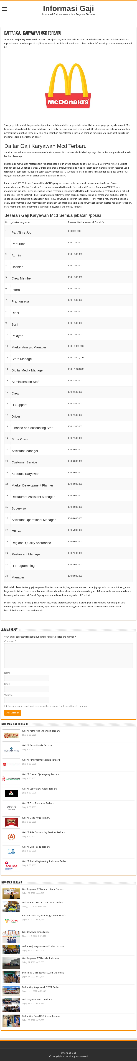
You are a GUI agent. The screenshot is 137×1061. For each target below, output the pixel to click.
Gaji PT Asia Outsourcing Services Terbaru (43, 832)
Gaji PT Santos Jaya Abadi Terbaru (39, 788)
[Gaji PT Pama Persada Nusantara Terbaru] (11, 906)
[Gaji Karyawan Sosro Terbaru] (11, 1005)
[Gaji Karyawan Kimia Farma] (11, 936)
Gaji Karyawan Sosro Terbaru (37, 999)
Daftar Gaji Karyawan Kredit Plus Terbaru (43, 946)
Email (7, 684)
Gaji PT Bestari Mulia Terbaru (37, 745)
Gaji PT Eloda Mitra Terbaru (36, 818)
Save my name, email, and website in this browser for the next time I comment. (48, 706)
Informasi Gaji (68, 8)
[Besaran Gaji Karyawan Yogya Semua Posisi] (11, 921)
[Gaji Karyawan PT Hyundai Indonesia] (11, 963)
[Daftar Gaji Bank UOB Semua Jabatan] (11, 1021)
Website (8, 695)
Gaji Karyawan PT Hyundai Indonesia (40, 958)
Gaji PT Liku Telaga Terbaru (36, 846)
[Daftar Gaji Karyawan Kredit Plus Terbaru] (11, 949)
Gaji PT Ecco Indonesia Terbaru (38, 803)
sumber (77, 206)
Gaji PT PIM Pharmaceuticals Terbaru (41, 759)
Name (7, 672)
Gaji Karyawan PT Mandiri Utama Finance (43, 889)
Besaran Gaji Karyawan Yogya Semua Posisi (44, 915)
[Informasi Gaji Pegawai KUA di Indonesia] (11, 977)
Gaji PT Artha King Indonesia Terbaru (41, 731)
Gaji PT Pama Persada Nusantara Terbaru (43, 902)
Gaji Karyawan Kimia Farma (36, 932)
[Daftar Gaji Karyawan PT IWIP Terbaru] (11, 990)
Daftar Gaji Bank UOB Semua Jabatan (41, 1016)
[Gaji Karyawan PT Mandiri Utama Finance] (11, 893)
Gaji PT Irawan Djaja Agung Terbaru (40, 774)
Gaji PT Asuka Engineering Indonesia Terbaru (45, 861)
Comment (10, 641)
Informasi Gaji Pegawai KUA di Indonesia (43, 972)
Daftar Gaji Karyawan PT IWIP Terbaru (41, 987)
